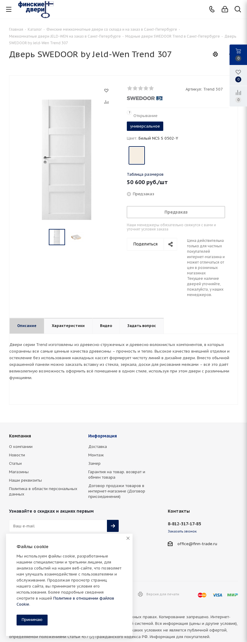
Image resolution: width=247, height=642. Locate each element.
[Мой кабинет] (225, 9)
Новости (17, 455)
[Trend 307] (66, 159)
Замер (94, 463)
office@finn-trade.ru (197, 543)
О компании (21, 446)
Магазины (19, 471)
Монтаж (96, 455)
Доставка (97, 446)
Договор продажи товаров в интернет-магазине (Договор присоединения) (116, 491)
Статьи (15, 463)
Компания (20, 436)
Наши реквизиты (25, 480)
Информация (102, 436)
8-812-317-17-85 (184, 523)
